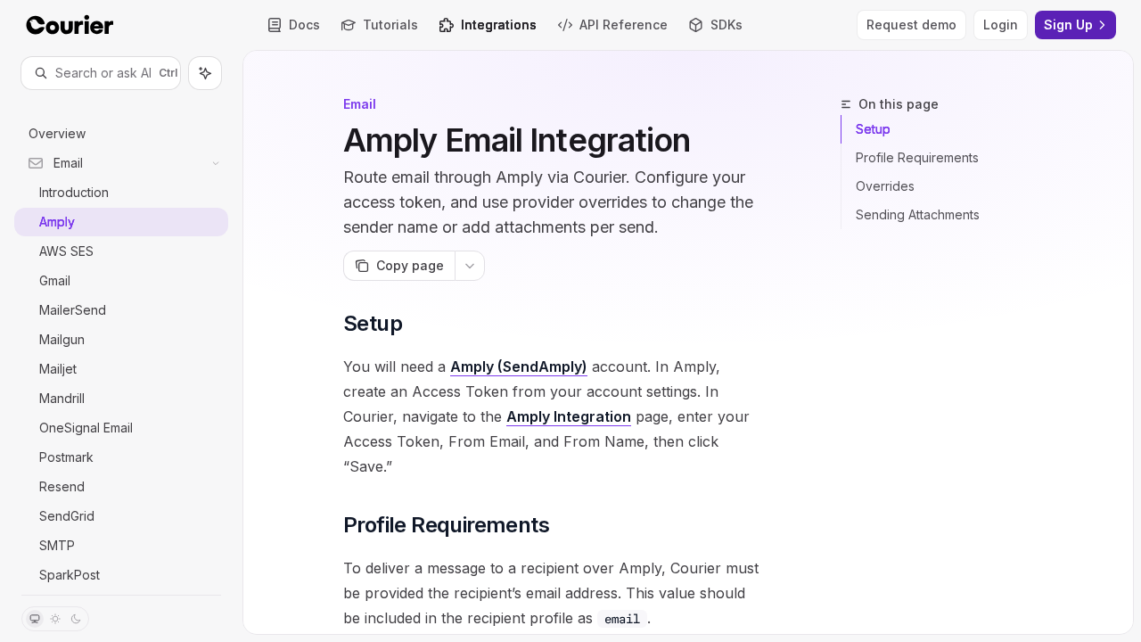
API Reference (623, 24)
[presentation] (121, 342)
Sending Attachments (918, 214)
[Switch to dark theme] (76, 619)
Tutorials (390, 24)
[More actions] (470, 266)
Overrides (885, 185)
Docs (304, 24)
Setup (873, 128)
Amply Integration (568, 416)
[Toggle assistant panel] (205, 73)
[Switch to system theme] (35, 619)
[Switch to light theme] (55, 619)
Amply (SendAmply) (518, 366)
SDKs (726, 24)
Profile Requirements (917, 157)
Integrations (499, 24)
